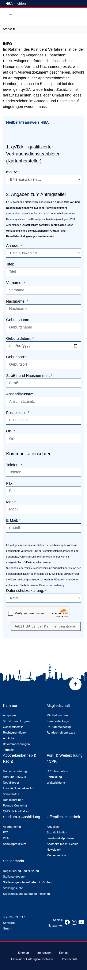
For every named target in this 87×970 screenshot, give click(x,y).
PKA (6, 838)
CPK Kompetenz (58, 771)
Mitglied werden (57, 715)
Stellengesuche (13, 888)
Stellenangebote (14, 876)
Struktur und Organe (16, 721)
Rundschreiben (13, 799)
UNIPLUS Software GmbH (14, 922)
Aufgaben (9, 715)
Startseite (9, 29)
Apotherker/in (12, 826)
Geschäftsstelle (13, 726)
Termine (8, 749)
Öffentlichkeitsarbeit (63, 817)
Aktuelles (53, 826)
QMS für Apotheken (16, 811)
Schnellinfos (11, 794)
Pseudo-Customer (15, 805)
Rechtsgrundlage (14, 732)
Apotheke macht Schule (62, 844)
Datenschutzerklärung (52, 585)
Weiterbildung (56, 782)
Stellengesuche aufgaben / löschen (26, 893)
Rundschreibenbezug (61, 732)
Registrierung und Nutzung (21, 870)
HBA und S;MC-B (14, 777)
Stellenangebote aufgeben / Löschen (27, 882)
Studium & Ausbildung (21, 817)
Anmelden (18, 3)
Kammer (10, 705)
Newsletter (54, 849)
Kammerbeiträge (58, 721)
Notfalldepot (11, 782)
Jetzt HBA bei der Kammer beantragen (45, 626)
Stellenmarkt (13, 861)
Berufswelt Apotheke (60, 838)
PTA (5, 832)
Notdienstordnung (15, 771)
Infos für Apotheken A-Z (18, 788)
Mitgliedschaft (58, 705)
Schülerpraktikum (14, 844)
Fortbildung (54, 777)
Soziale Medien (57, 832)
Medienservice (56, 855)
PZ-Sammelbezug (59, 726)
